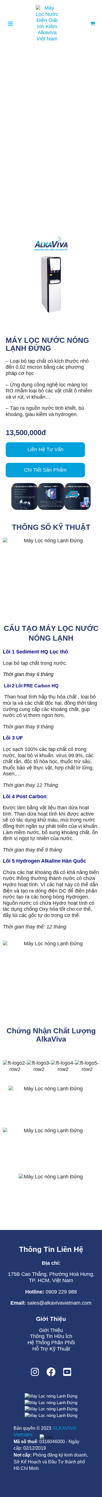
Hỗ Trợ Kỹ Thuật (51, 1349)
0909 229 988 (60, 1292)
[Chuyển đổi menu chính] (10, 23)
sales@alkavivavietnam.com (59, 1303)
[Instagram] (34, 1371)
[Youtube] (67, 1371)
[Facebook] (51, 1371)
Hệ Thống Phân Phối (51, 1342)
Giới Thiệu (51, 1330)
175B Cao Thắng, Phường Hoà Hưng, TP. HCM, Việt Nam (51, 1277)
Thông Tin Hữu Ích (51, 1336)
